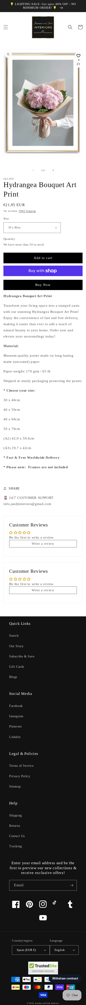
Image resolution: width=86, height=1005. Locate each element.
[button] (6, 27)
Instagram (16, 716)
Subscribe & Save (22, 656)
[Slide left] (33, 170)
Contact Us (17, 836)
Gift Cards (16, 666)
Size (6, 218)
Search (14, 635)
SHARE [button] (14, 488)
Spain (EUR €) (26, 950)
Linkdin (14, 737)
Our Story (16, 646)
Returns (14, 825)
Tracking (15, 846)
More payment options (43, 281)
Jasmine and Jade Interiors (47, 1003)
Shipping (15, 815)
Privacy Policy (19, 776)
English (60, 950)
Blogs (13, 677)
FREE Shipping (27, 211)
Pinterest (15, 726)
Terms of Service (21, 765)
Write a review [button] (43, 543)
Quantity (9, 239)
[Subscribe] (72, 885)
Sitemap (15, 786)
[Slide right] (53, 170)
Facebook (16, 706)
